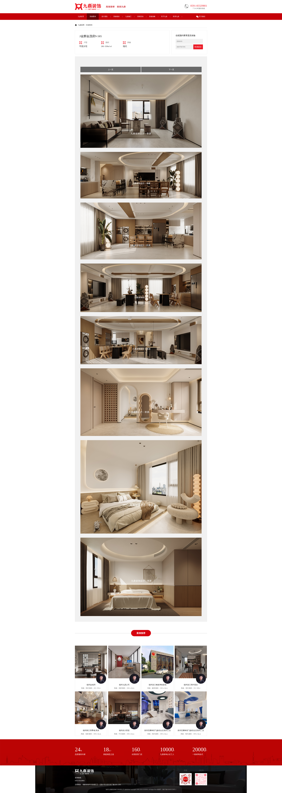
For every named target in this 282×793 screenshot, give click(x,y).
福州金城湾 (91, 685)
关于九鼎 (164, 16)
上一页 (110, 69)
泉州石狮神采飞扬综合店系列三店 (157, 730)
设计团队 (105, 16)
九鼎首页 (81, 16)
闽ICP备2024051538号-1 (169, 789)
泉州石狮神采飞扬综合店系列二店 (191, 730)
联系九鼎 (176, 16)
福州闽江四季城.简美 (91, 730)
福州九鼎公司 (124, 685)
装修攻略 (152, 16)
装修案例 (93, 16)
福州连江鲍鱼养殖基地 (157, 685)
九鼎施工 (128, 16)
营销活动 (140, 16)
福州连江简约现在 (191, 685)
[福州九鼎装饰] (88, 9)
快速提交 (198, 47)
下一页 (171, 69)
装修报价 (116, 16)
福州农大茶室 (124, 730)
